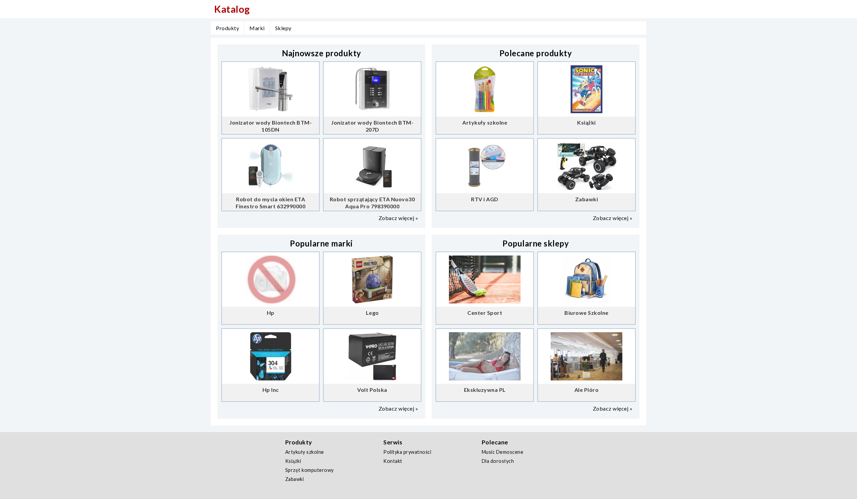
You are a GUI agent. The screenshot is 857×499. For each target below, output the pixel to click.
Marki (257, 28)
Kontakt (392, 461)
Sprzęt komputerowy (309, 470)
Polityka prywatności (407, 452)
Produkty (227, 28)
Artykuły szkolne (304, 452)
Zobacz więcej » (398, 218)
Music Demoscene (503, 452)
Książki (293, 461)
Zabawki (294, 479)
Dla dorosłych (498, 461)
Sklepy (283, 28)
